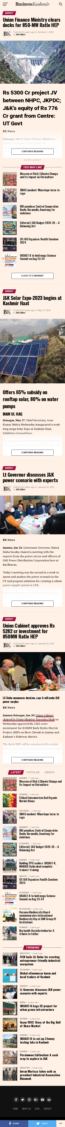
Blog (37, 1108)
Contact (48, 1108)
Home (15, 1108)
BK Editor (20, 34)
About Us (26, 1108)
